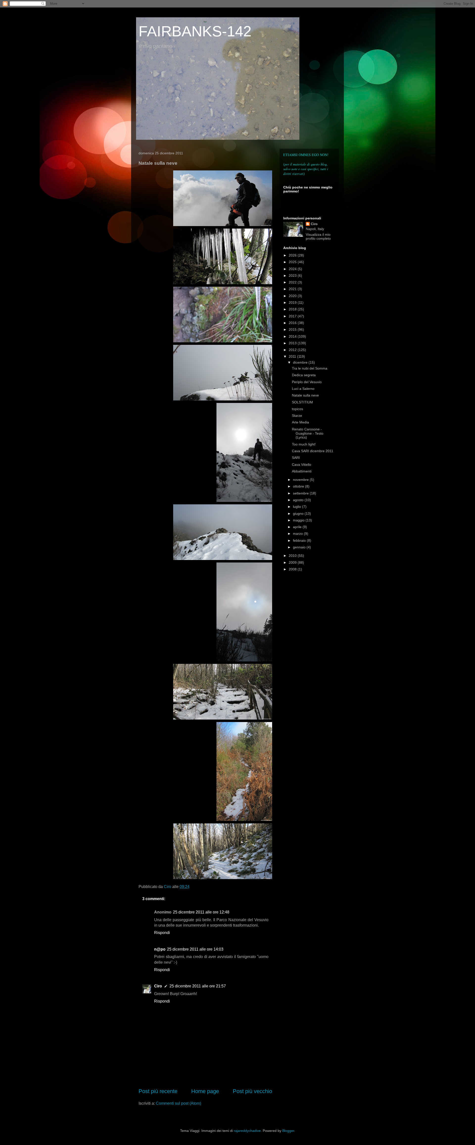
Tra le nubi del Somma (309, 368)
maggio (299, 520)
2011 (293, 356)
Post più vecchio (252, 1091)
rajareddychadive (247, 1131)
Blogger (288, 1131)
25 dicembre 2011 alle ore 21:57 (197, 986)
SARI (296, 458)
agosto (299, 500)
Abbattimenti (301, 471)
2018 (293, 309)
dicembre (301, 362)
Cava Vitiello (301, 465)
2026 (293, 255)
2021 (293, 289)
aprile (298, 527)
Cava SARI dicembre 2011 (312, 451)
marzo (298, 534)
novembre (301, 480)
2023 (293, 276)
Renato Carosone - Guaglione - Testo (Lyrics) (307, 433)
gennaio (300, 547)
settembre (301, 493)
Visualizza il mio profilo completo (318, 236)
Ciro (158, 986)
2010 (293, 556)
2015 (293, 329)
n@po (160, 949)
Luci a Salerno (303, 389)
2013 (293, 343)
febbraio (300, 540)
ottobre (299, 486)
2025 (293, 262)
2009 (293, 562)
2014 (293, 336)
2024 (293, 269)
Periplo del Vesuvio (307, 382)
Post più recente (158, 1091)
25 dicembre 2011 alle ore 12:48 (201, 912)
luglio (297, 507)
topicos (297, 409)
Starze (297, 416)
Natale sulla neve (305, 395)
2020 (293, 296)
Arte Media (300, 422)
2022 (293, 282)
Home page (205, 1091)
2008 (293, 569)
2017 (293, 316)
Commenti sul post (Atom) (178, 1103)
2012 (293, 350)
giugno (299, 513)
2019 (293, 302)
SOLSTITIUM (302, 402)
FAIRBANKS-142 (195, 31)
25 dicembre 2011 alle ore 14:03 (195, 949)
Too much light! (304, 444)
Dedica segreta (304, 375)
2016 (293, 323)
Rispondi (162, 933)
